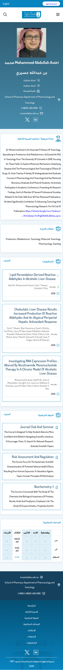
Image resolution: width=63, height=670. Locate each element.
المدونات (31, 636)
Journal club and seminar (37, 427)
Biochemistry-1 (44, 486)
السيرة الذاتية (31, 611)
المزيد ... (6, 260)
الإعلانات (31, 630)
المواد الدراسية (31, 617)
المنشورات (32, 642)
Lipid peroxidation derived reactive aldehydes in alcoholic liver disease (32, 276)
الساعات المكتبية (31, 624)
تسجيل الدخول (51, 4)
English (6, 3)
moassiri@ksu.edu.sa (29, 113)
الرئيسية (31, 605)
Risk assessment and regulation (33, 457)
